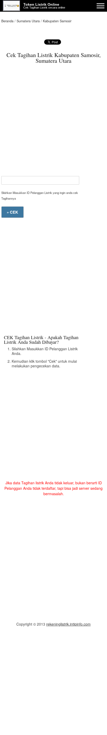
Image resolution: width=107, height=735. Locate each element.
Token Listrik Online (41, 4)
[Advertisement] (53, 122)
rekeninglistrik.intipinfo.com (68, 624)
